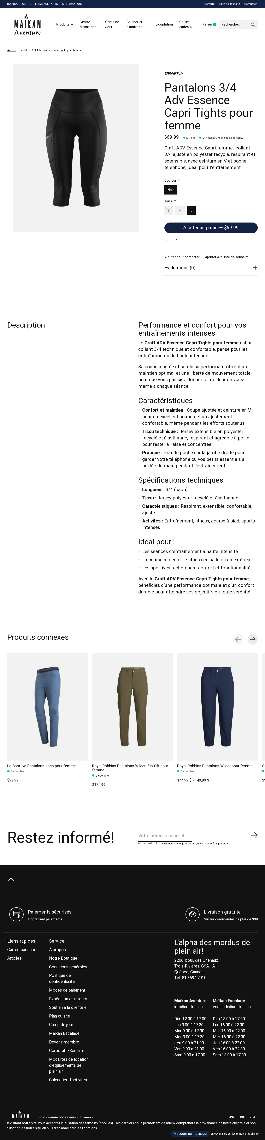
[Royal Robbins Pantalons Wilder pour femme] (217, 707)
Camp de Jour (112, 24)
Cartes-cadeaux (185, 24)
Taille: (170, 201)
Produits (62, 24)
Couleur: (171, 180)
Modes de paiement (67, 990)
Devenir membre (64, 1042)
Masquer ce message (190, 1133)
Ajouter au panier (211, 227)
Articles (14, 958)
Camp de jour (61, 1025)
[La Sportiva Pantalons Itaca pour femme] (47, 707)
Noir (170, 189)
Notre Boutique (63, 958)
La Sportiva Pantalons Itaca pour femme (41, 766)
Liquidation (164, 24)
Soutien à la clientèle (68, 1007)
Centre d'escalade (88, 24)
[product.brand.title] (211, 73)
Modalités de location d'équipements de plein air (69, 1065)
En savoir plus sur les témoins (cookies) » (235, 1134)
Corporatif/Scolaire (66, 1051)
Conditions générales (68, 967)
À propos (57, 950)
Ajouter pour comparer (182, 257)
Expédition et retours (68, 999)
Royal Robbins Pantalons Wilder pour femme (215, 766)
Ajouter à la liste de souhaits (226, 257)
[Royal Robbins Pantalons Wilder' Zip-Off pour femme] (132, 707)
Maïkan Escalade (64, 1033)
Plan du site (59, 1016)
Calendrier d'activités (134, 24)
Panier (210, 24)
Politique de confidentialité (62, 978)
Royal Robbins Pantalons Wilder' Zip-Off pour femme (130, 768)
